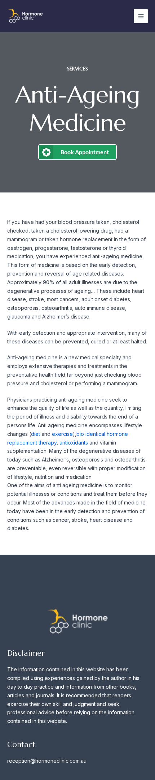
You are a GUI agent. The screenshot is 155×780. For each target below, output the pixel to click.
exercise (62, 434)
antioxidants (73, 442)
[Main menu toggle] (141, 16)
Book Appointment (85, 151)
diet (36, 434)
